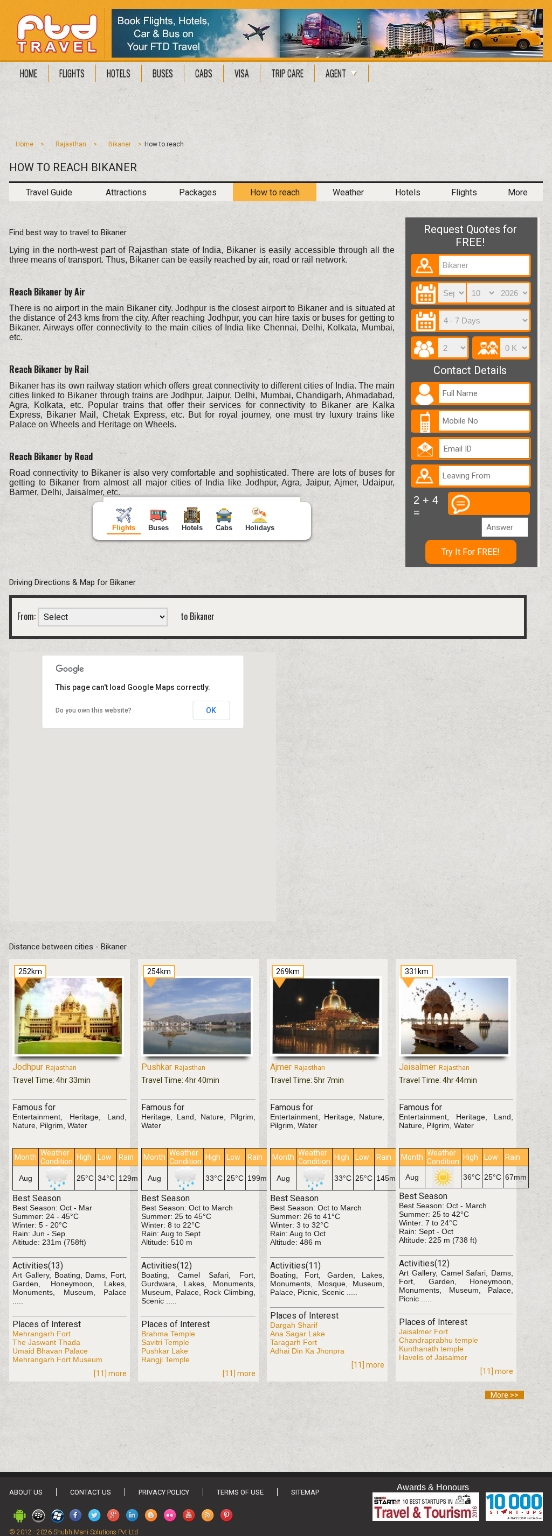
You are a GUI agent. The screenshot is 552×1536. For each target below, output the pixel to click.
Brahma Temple (168, 1333)
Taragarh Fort (293, 1342)
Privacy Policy (164, 1492)
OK (211, 710)
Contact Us (90, 1492)
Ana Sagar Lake (297, 1333)
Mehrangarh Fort (41, 1333)
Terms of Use (240, 1492)
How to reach (275, 192)
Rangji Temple (165, 1359)
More (518, 192)
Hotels (118, 73)
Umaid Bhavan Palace (50, 1351)
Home (28, 73)
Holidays (259, 528)
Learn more (338, 1522)
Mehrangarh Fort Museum (57, 1359)
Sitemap (305, 1492)
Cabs (203, 73)
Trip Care (287, 73)
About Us (26, 1492)
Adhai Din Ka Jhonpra (307, 1351)
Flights (72, 73)
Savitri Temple (165, 1342)
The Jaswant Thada (46, 1342)
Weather (348, 192)
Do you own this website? (94, 710)
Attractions (126, 192)
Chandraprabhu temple (438, 1340)
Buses (163, 73)
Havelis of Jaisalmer (433, 1357)
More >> (505, 1395)
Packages (198, 192)
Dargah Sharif (294, 1325)
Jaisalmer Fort (423, 1331)
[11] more (110, 1373)
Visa (241, 73)
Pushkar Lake (164, 1351)
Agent (336, 73)
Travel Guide (49, 192)
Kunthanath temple (431, 1348)
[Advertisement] (276, 114)
